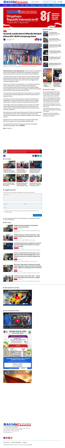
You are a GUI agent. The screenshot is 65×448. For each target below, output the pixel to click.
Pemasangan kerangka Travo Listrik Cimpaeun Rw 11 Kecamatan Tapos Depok (51, 115)
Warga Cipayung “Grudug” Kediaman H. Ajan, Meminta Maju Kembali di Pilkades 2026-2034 (22, 171)
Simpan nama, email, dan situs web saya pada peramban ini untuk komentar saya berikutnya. (22, 211)
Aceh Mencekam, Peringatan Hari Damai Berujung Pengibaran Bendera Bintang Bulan (54, 33)
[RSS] (11, 438)
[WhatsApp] (41, 156)
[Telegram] (38, 156)
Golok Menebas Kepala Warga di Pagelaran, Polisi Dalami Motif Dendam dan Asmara (55, 51)
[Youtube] (9, 438)
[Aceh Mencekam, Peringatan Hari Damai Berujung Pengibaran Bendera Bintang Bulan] (45, 33)
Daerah (18, 180)
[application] (17, 321)
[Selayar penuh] (30, 327)
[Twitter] (36, 156)
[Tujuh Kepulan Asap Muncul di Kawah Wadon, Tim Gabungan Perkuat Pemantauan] (45, 40)
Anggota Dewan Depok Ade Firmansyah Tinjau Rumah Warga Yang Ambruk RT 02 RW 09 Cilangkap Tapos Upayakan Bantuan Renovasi (51, 94)
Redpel (7, 39)
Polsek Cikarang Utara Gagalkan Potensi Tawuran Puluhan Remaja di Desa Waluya (47, 85)
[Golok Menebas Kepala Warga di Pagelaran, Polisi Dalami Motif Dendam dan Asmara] (45, 52)
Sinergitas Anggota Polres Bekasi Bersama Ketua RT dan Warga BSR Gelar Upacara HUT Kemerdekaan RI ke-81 (55, 64)
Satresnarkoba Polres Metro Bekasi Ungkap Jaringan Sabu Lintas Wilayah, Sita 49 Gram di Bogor (57, 85)
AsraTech (29, 444)
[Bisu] (28, 327)
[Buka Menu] (61, 2)
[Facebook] (33, 156)
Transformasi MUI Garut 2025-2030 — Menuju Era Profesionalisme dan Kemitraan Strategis (35, 184)
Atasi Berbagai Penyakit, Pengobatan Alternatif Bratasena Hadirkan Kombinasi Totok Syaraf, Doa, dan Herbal (35, 171)
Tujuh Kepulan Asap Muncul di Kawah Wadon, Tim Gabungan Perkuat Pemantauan (55, 39)
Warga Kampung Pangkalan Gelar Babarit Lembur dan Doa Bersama (9, 171)
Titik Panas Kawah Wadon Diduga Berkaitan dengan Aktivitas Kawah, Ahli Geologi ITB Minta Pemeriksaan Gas (55, 45)
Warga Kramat (46, 113)
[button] (55, 2)
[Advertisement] (22, 139)
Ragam (5, 31)
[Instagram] (7, 438)
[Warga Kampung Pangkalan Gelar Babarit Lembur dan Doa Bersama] (9, 164)
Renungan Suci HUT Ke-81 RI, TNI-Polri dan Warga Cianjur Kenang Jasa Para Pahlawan (55, 58)
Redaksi (25, 442)
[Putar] (5, 327)
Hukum (45, 81)
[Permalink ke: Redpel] (4, 39)
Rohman (45, 92)
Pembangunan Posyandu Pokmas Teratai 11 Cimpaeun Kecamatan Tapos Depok (52, 105)
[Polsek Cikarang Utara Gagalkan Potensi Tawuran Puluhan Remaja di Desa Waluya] (47, 75)
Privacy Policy (6, 442)
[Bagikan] (41, 39)
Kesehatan (33, 167)
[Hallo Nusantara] (16, 1)
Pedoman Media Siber (16, 442)
